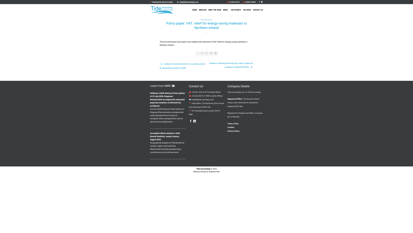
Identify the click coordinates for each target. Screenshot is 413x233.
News (225, 10)
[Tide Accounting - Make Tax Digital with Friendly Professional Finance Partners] (162, 10)
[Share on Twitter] (202, 53)
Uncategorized (206, 20)
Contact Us (258, 10)
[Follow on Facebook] (259, 2)
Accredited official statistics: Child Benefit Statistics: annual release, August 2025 (165, 136)
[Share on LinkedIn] (215, 53)
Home (194, 10)
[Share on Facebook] (198, 53)
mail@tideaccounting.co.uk (203, 99)
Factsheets (236, 10)
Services (202, 10)
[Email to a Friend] (207, 53)
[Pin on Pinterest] (211, 53)
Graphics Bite (214, 172)
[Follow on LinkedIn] (262, 2)
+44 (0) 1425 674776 (200, 92)
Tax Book (247, 10)
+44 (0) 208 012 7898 (201, 96)
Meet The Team (214, 10)
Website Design (199, 172)
